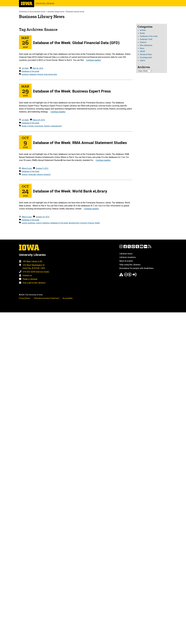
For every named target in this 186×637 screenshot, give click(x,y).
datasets (33, 74)
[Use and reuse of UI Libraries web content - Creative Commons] (127, 276)
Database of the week (30, 71)
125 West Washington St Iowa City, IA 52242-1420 (34, 266)
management (56, 126)
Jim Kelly (25, 68)
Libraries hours (126, 253)
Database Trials (146, 39)
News (142, 48)
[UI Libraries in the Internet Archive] (121, 276)
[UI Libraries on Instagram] (121, 247)
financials (32, 174)
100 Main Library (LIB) (32, 261)
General (143, 42)
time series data (50, 74)
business (25, 74)
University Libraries (44, 3)
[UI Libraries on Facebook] (125, 247)
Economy (83, 223)
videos (142, 60)
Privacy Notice (24, 298)
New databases (146, 45)
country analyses (28, 223)
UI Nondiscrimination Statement (46, 298)
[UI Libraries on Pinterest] (133, 247)
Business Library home (75, 12)
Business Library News (42, 16)
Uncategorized (146, 57)
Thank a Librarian (30, 279)
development (74, 223)
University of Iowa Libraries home (32, 12)
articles (143, 30)
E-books (30, 126)
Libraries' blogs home (55, 12)
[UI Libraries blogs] (149, 247)
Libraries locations (127, 257)
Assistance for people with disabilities (136, 268)
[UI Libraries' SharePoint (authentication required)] (134, 276)
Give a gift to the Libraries (34, 283)
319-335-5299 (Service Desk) (36, 272)
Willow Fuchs (27, 168)
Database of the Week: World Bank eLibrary (70, 191)
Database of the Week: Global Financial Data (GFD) (76, 43)
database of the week (59, 223)
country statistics (43, 223)
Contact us (27, 275)
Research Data (146, 54)
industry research (44, 174)
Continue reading (93, 60)
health (97, 223)
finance (40, 74)
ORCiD (142, 51)
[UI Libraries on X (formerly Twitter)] (129, 247)
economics (39, 126)
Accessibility (68, 298)
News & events (126, 261)
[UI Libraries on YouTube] (141, 247)
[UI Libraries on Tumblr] (137, 247)
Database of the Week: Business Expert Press (72, 91)
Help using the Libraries (129, 264)
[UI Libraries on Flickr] (145, 247)
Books (24, 126)
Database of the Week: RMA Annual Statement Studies (80, 142)
